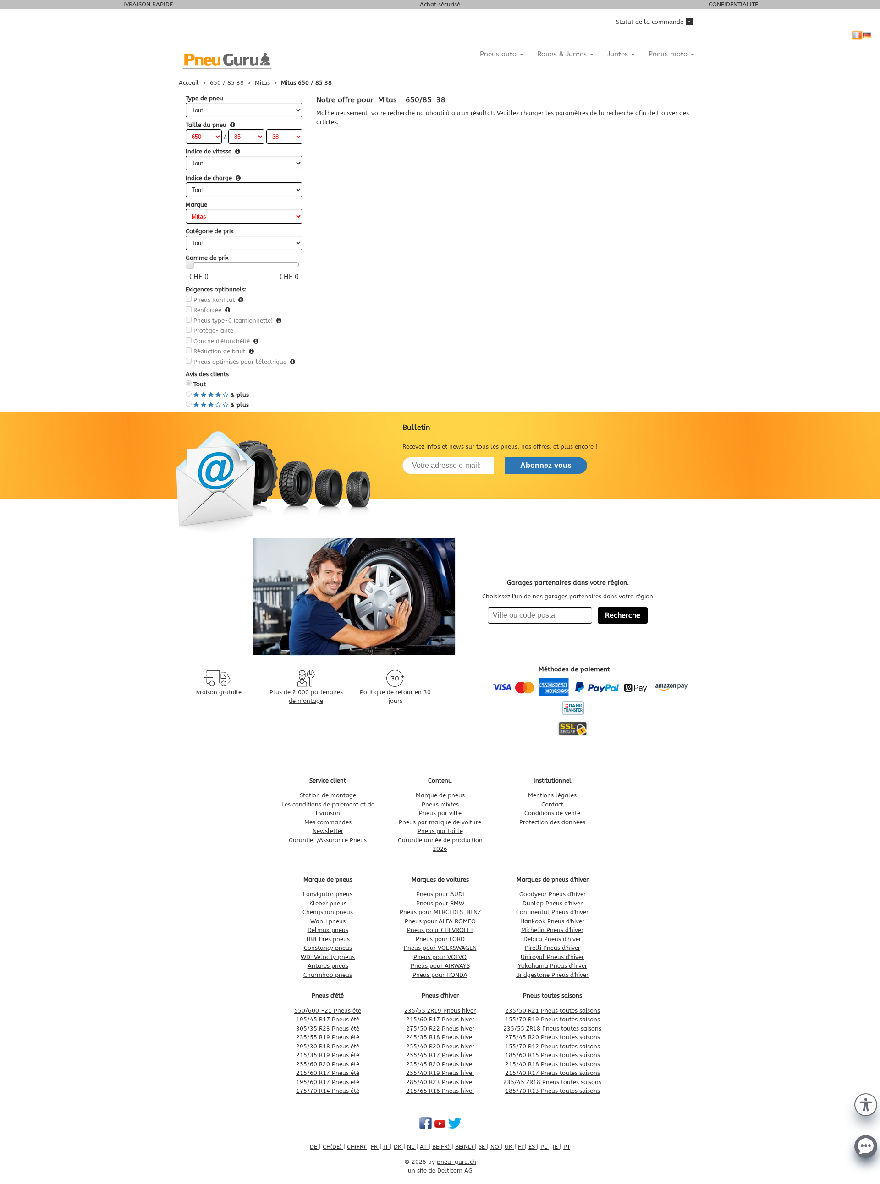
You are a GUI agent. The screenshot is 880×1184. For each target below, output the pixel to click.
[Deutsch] (867, 35)
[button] (865, 1104)
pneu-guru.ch (456, 1161)
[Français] (857, 35)
